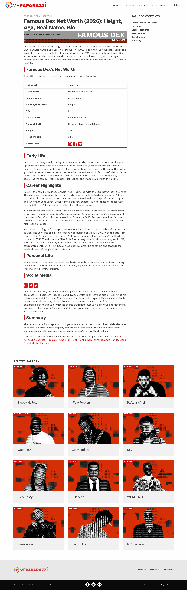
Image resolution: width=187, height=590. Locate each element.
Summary (136, 40)
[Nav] (148, 434)
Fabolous (52, 339)
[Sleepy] (38, 386)
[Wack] (38, 434)
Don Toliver (93, 339)
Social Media (138, 37)
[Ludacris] (93, 481)
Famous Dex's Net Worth (144, 23)
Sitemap (170, 585)
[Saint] (93, 528)
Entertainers (32, 16)
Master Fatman (40, 343)
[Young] (148, 481)
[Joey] (93, 434)
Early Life (136, 26)
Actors (73, 414)
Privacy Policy (158, 585)
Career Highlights (140, 30)
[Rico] (38, 481)
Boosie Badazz (115, 336)
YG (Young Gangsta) (35, 339)
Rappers (47, 16)
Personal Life (138, 33)
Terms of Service (143, 585)
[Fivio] (93, 386)
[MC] (148, 528)
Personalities (131, 367)
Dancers (128, 508)
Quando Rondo (109, 339)
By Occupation (21, 414)
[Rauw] (38, 528)
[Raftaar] (148, 386)
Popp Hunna (79, 339)
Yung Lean (65, 339)
